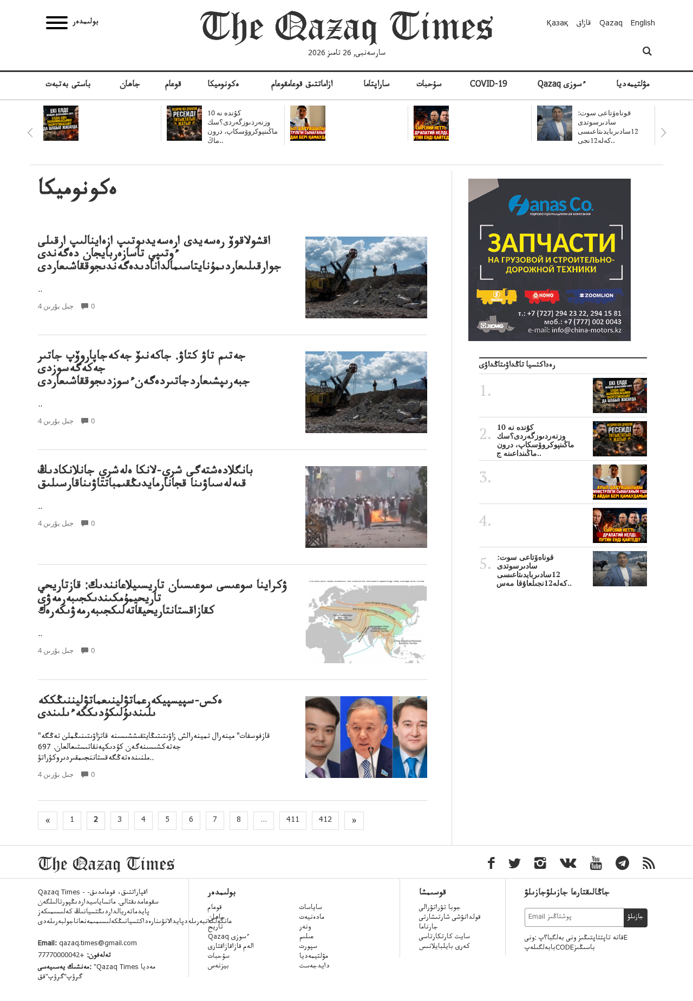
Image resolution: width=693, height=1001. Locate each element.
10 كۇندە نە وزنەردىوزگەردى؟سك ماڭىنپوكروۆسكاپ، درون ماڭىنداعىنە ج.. (535, 440)
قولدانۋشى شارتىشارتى (450, 918)
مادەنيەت (311, 918)
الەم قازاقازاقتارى (231, 947)
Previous (29, 132)
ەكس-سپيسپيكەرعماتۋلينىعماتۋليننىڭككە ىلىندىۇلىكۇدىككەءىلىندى (130, 708)
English (643, 24)
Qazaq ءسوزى (562, 85)
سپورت (308, 947)
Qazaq (611, 24)
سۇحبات (429, 85)
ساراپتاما (377, 85)
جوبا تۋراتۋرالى (440, 908)
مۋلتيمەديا (633, 85)
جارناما (428, 928)
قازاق (584, 24)
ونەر (305, 928)
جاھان (130, 85)
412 (325, 820)
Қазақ (557, 24)
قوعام (173, 85)
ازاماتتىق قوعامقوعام (301, 85)
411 (292, 820)
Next (663, 132)
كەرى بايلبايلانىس (444, 947)
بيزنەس (218, 967)
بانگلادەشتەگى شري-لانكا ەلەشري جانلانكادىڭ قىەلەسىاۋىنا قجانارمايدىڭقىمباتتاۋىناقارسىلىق (145, 478)
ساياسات (310, 908)
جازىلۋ (635, 918)
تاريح (215, 928)
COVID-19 (488, 85)
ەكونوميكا (223, 85)
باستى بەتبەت (68, 85)
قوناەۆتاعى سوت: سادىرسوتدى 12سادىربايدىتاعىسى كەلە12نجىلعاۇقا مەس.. (534, 570)
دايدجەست (314, 967)
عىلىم (306, 938)
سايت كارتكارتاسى (444, 938)
